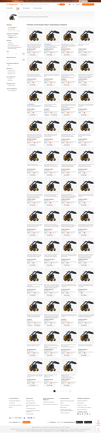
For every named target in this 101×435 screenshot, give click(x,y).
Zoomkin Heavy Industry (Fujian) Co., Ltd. (67, 51)
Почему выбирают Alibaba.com (15, 400)
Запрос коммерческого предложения (50, 404)
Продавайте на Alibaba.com (82, 400)
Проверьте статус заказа (82, 405)
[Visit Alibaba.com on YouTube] (87, 414)
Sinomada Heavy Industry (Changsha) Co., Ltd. (85, 51)
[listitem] (57, 391)
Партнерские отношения (82, 409)
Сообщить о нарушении (64, 412)
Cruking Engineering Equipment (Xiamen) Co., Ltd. (69, 201)
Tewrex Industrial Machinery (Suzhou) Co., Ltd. (51, 171)
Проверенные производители (49, 402)
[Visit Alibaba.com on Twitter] (82, 414)
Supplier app (53, 422)
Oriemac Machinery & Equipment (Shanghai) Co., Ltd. (69, 81)
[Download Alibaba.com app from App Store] (79, 422)
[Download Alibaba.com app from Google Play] (88, 422)
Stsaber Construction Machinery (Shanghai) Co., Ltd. (85, 81)
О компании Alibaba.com (14, 398)
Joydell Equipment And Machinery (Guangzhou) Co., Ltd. (51, 141)
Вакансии (11, 407)
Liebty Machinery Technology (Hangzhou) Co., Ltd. (34, 51)
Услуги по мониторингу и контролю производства (33, 411)
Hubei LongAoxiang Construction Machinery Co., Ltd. (86, 291)
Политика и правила (30, 413)
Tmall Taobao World (44, 427)
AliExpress (34, 427)
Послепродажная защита (31, 408)
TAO (59, 427)
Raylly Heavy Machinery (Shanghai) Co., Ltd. (34, 81)
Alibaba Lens (15, 422)
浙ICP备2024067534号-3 (80, 430)
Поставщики (26, 8)
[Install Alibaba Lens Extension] (50, 1)
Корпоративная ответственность (15, 405)
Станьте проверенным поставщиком (84, 407)
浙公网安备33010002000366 (69, 430)
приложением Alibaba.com (69, 422)
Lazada (50, 427)
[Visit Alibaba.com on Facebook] (78, 414)
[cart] (74, 4)
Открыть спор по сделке (64, 405)
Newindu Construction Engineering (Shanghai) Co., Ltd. (34, 201)
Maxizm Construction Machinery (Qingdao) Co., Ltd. (51, 111)
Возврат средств (63, 407)
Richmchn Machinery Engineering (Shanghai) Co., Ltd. (52, 51)
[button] (58, 4)
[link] (98, 423)
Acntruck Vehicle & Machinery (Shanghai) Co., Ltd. (34, 141)
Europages (67, 427)
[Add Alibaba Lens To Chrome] (26, 422)
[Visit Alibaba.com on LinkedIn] (80, 414)
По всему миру (37, 8)
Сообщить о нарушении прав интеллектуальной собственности (66, 410)
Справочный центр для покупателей (67, 400)
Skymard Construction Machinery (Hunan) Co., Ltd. (68, 111)
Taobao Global (55, 427)
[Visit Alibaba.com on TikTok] (89, 414)
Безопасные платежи (30, 400)
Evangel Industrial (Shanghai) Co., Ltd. (50, 81)
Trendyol (63, 427)
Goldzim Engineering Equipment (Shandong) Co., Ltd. (34, 111)
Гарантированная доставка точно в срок (32, 406)
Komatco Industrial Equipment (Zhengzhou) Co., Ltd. (51, 201)
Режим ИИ (10, 8)
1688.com (38, 427)
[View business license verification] (61, 431)
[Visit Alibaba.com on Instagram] (85, 414)
